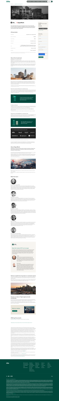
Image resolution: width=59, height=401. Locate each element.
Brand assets (42, 367)
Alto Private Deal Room (32, 365)
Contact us (42, 366)
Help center (36, 366)
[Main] (8, 1)
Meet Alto (42, 364)
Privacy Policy (49, 365)
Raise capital (30, 367)
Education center (37, 364)
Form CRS (48, 367)
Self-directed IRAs (37, 367)
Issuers (24, 366)
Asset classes (36, 365)
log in (13, 319)
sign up (15, 319)
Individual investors (25, 367)
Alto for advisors (31, 366)
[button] (29, 1)
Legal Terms (48, 364)
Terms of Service (49, 366)
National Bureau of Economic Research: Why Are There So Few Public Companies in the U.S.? (21, 322)
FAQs (52, 376)
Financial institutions (25, 365)
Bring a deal (30, 368)
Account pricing (43, 365)
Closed (43, 28)
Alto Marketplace (31, 364)
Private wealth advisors (26, 364)
